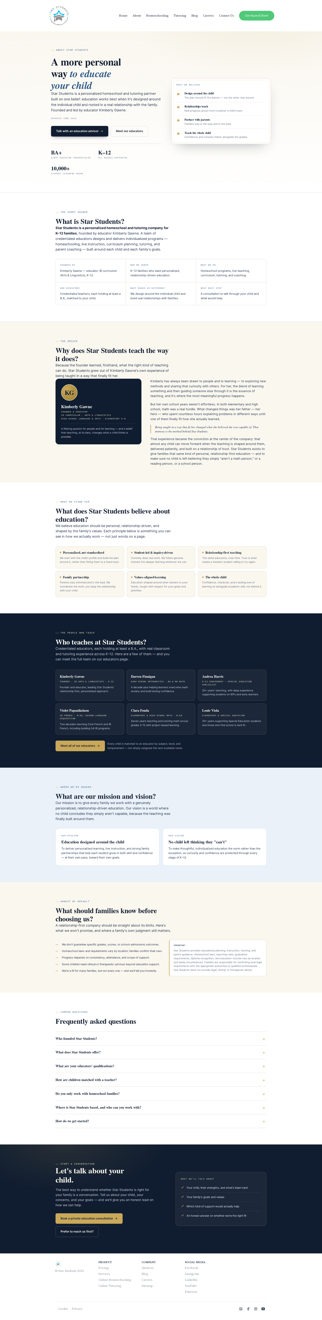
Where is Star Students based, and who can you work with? (98, 1107)
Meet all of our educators (80, 745)
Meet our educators (129, 131)
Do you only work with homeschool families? (88, 1093)
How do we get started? (72, 1121)
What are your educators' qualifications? (85, 1065)
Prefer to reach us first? (77, 1231)
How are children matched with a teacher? (86, 1079)
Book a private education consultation (89, 1218)
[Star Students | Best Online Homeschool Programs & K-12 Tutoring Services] (240, 1309)
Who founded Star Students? (76, 1038)
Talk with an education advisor (79, 131)
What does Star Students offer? (78, 1052)
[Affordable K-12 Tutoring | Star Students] (59, 15)
